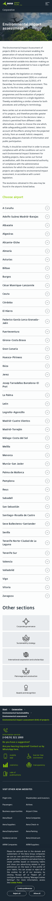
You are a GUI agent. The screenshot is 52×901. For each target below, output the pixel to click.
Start (5, 709)
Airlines (29, 804)
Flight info (7, 798)
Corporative (17, 709)
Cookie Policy (16, 882)
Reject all (16, 893)
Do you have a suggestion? (16, 742)
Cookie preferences (24, 888)
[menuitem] (26, 26)
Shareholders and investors (37, 798)
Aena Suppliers (9, 824)
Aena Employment (10, 831)
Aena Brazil (7, 818)
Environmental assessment (15, 716)
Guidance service (10, 838)
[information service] (26, 730)
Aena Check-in (32, 824)
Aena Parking (31, 831)
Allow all (37, 893)
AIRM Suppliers (32, 844)
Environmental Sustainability (16, 713)
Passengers (7, 804)
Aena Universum (33, 838)
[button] (47, 3)
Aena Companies (33, 818)
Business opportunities (12, 811)
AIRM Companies (10, 844)
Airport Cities (31, 811)
